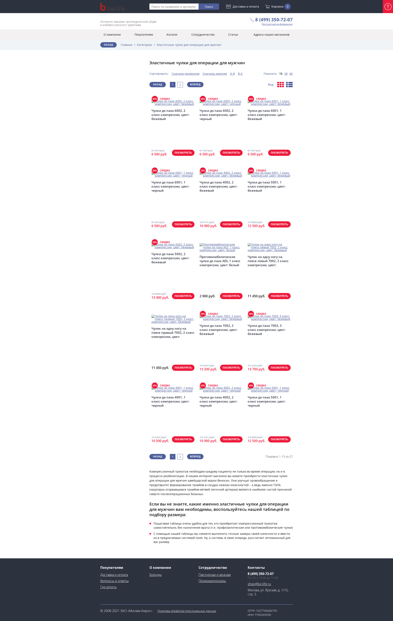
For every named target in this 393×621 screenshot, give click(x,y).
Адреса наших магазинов (271, 34)
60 (291, 74)
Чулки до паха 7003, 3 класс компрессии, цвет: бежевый (267, 330)
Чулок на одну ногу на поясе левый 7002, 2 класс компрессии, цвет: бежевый (268, 261)
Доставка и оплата (246, 6)
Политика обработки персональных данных (186, 611)
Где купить (108, 587)
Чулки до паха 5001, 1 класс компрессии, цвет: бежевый (267, 186)
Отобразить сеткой (280, 84)
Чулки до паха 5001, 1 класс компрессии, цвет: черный (267, 401)
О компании (112, 34)
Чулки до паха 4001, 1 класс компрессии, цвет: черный (170, 401)
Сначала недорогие (186, 74)
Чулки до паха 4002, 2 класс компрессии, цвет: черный (218, 401)
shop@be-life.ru (259, 584)
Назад (108, 44)
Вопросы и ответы (114, 581)
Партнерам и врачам (215, 574)
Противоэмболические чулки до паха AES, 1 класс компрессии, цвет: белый (220, 261)
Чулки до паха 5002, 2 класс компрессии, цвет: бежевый (170, 258)
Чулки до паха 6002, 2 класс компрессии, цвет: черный (218, 115)
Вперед (195, 84)
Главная (126, 45)
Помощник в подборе (388, 6)
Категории (144, 45)
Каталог (172, 34)
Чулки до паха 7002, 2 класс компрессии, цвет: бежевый (218, 330)
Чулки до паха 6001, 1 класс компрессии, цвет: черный (170, 186)
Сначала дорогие (215, 74)
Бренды (155, 574)
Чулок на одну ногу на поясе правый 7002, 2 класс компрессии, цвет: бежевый (172, 332)
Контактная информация (277, 24)
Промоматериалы (212, 581)
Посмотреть (183, 152)
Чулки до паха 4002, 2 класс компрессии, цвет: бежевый (218, 186)
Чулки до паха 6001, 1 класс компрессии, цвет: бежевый (267, 115)
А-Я (232, 74)
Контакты (256, 567)
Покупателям (143, 34)
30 (286, 74)
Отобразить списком (289, 84)
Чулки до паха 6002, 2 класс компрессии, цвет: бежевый (170, 115)
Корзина (279, 6)
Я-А (240, 74)
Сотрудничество (203, 34)
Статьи (233, 34)
